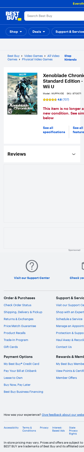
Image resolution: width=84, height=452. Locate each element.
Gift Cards (11, 347)
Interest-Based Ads (58, 429)
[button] (16, 31)
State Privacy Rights (73, 430)
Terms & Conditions (29, 429)
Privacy (44, 427)
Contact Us (64, 347)
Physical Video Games (37, 59)
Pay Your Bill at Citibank (20, 371)
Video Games (33, 56)
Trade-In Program (16, 340)
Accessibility (11, 427)
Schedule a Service (69, 319)
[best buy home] (13, 16)
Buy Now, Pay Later (17, 384)
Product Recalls (14, 333)
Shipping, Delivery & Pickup (23, 312)
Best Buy (13, 56)
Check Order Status (17, 305)
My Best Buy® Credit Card (21, 364)
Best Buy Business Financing (23, 391)
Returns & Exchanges (18, 319)
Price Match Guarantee (20, 326)
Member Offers (66, 378)
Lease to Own (13, 378)
